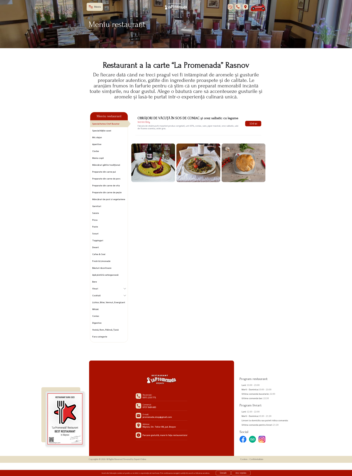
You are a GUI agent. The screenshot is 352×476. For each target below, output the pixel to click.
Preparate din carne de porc (106, 178)
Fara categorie (99, 336)
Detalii (223, 473)
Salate (95, 213)
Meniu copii (98, 157)
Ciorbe (95, 151)
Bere (94, 281)
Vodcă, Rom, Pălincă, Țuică (105, 329)
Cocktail (96, 295)
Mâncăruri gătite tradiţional (106, 164)
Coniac (95, 315)
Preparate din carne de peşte (107, 192)
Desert (95, 247)
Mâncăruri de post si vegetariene (108, 199)
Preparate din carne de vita (106, 185)
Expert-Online (140, 459)
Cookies (244, 459)
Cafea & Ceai (98, 254)
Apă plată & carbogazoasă (105, 274)
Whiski (95, 309)
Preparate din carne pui (104, 171)
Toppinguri (97, 240)
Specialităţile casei (101, 130)
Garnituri (96, 206)
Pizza (94, 219)
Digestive (96, 322)
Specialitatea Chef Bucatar (105, 123)
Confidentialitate (256, 459)
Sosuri (95, 233)
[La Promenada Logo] (176, 6)
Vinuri (95, 288)
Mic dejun (97, 137)
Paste (95, 226)
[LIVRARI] (257, 6)
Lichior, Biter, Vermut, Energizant (108, 302)
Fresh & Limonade (101, 261)
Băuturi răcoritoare (101, 267)
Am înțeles (240, 473)
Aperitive (96, 144)
